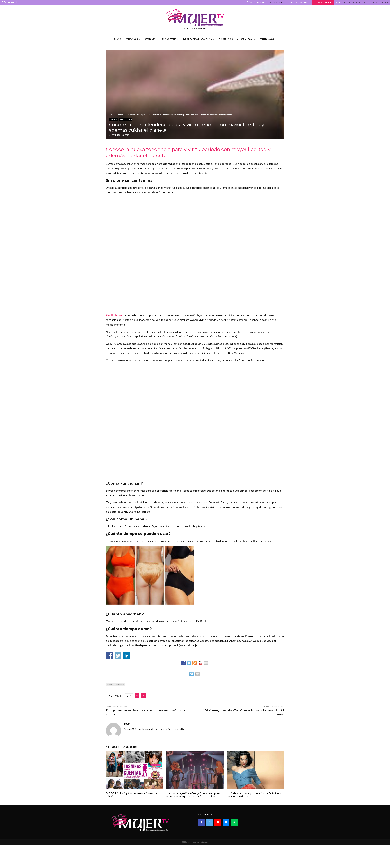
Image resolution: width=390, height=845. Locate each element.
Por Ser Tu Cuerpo (126, 119)
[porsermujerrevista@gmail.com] (206, 663)
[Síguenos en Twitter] (189, 663)
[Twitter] (209, 822)
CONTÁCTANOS (267, 39)
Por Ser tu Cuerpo (115, 685)
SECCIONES (150, 39)
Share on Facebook (109, 655)
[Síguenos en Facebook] (183, 663)
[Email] (226, 822)
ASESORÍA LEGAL (245, 39)
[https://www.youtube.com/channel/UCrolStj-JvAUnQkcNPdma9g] (200, 663)
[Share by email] (197, 674)
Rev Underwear (115, 315)
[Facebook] (201, 822)
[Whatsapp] (234, 822)
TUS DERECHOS (226, 39)
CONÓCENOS (132, 39)
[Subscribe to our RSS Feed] (194, 663)
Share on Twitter (118, 655)
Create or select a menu (297, 2)
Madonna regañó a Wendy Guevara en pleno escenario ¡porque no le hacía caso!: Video (193, 795)
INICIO (117, 39)
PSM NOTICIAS (169, 39)
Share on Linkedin (126, 655)
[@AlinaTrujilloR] (191, 674)
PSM (114, 135)
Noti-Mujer (114, 119)
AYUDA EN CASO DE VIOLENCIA (197, 39)
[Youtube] (217, 822)
